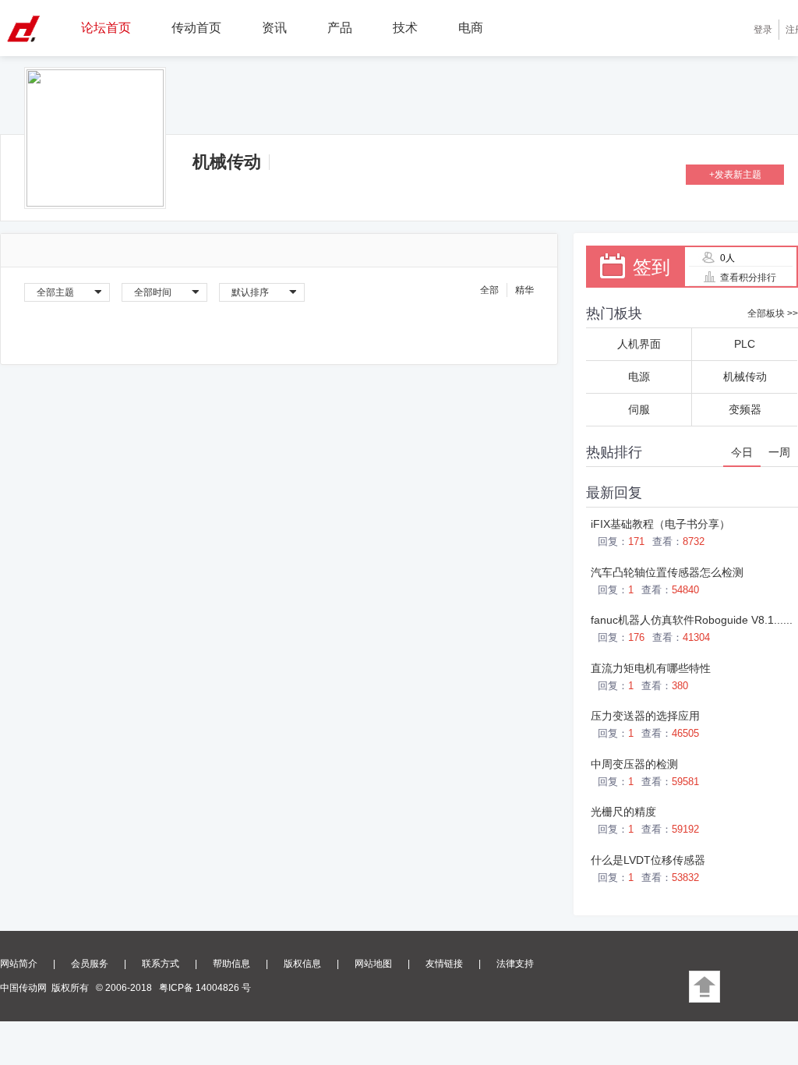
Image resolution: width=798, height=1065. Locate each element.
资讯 (274, 27)
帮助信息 (231, 963)
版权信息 (302, 963)
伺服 (639, 409)
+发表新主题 (735, 174)
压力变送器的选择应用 (645, 715)
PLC (744, 344)
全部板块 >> (772, 313)
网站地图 (373, 963)
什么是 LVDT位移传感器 (648, 860)
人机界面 (639, 344)
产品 (339, 27)
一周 (779, 452)
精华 (524, 290)
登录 (763, 29)
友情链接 (444, 963)
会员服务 (89, 963)
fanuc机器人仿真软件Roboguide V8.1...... (692, 620)
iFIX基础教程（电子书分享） (660, 524)
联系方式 (160, 963)
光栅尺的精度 (623, 811)
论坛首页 (106, 27)
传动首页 (196, 27)
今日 (742, 452)
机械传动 (226, 162)
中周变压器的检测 (634, 764)
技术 (405, 27)
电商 (470, 27)
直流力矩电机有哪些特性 (651, 668)
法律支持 (515, 963)
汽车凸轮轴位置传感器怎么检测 (667, 572)
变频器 (745, 409)
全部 (489, 290)
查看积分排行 (748, 277)
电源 (639, 376)
